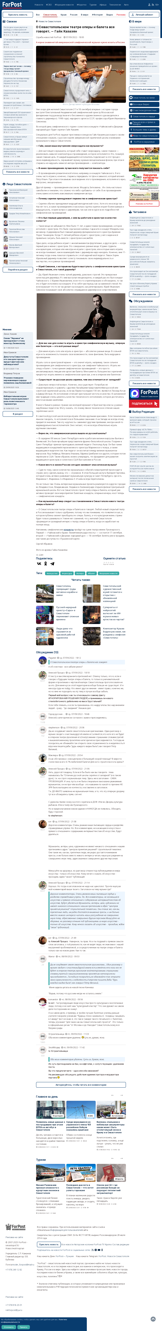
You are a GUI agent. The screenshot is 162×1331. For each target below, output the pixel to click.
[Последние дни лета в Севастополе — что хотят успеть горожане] (81, 1165)
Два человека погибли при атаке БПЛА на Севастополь (143, 349)
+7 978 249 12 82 (14, 1269)
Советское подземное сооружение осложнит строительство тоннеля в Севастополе (14, 55)
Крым (63, 14)
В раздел (18, 414)
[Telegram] (52, 564)
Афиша (103, 4)
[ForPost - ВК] (95, 1250)
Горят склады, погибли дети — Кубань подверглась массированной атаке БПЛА (16, 127)
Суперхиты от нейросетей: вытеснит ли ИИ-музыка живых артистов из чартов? (113, 613)
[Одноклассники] (46, 564)
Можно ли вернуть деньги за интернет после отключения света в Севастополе (142, 478)
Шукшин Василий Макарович (16, 254)
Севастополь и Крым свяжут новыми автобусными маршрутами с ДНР (15, 139)
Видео (109, 14)
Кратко (108, 1244)
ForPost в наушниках (144, 142)
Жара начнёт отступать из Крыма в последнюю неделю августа (18, 162)
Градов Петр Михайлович (20, 213)
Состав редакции (120, 1244)
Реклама (121, 14)
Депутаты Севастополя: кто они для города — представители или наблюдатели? (16, 360)
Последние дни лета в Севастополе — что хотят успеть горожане (80, 1188)
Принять (23, 1327)
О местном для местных (144, 110)
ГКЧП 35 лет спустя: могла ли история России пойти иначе (142, 467)
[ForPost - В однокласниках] (102, 1250)
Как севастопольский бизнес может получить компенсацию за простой (143, 456)
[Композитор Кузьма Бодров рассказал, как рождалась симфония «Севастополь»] (91, 628)
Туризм (92, 4)
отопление (118, 1116)
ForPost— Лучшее (65, 1256)
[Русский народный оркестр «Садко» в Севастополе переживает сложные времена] (45, 607)
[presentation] (112, 1094)
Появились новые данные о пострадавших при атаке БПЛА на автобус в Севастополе (50, 1126)
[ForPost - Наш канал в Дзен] (103, 1250)
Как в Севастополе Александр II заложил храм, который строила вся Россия (143, 419)
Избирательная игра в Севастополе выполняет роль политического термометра (16, 400)
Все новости (67, 1244)
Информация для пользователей (66, 1230)
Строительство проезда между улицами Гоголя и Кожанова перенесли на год (16, 80)
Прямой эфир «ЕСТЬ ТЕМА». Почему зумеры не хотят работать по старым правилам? (144, 432)
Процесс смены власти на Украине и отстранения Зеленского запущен (141, 78)
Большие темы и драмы (144, 129)
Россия (73, 14)
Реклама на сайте (14, 1237)
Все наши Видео (141, 104)
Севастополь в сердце (144, 116)
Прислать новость (17, 14)
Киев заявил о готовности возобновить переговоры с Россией (141, 41)
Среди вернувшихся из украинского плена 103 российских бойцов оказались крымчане (78, 1126)
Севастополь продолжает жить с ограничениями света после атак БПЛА (18, 93)
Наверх (154, 1319)
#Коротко (81, 4)
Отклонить (9, 1327)
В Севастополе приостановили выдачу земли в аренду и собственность (17, 151)
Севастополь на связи (144, 97)
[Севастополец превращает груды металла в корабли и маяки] (45, 585)
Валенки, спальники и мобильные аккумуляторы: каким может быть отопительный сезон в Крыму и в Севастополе (111, 1127)
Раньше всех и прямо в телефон (144, 123)
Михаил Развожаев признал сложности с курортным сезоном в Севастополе (47, 1189)
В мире (84, 14)
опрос (90, 1179)
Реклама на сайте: (14, 1297)
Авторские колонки (83, 1244)
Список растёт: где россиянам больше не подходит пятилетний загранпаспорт (109, 1189)
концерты (69, 529)
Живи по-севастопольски (145, 136)
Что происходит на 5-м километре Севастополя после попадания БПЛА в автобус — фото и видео (144, 273)
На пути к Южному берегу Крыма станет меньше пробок (143, 284)
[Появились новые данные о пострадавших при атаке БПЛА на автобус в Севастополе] (50, 1102)
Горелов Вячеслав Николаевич (17, 230)
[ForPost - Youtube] (99, 1250)
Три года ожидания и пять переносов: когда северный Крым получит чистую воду (144, 232)
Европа (119, 1179)
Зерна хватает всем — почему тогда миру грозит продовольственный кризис (17, 68)
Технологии (115, 4)
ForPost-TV (99, 1244)
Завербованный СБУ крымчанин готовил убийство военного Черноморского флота (17, 114)
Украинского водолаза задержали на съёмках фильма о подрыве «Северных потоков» (144, 54)
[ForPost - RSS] (92, 1250)
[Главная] (12, 3)
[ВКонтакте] (39, 564)
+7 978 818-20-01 (14, 1305)
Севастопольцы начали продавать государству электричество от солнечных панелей (142, 246)
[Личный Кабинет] (149, 4)
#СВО (49, 4)
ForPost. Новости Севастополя (114, 1256)
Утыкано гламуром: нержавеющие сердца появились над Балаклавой (17, 380)
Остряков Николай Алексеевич (17, 199)
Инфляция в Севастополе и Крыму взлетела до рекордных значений (142, 220)
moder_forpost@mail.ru (23, 1264)
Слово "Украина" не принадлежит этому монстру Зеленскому (14, 341)
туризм (59, 1179)
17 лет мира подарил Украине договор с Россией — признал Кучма (16, 41)
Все (38, 14)
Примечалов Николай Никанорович (18, 261)
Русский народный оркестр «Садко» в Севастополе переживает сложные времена (67, 613)
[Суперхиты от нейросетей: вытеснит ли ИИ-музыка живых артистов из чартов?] (91, 607)
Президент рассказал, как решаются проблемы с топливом (17, 103)
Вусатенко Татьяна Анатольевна (16, 222)
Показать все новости (17, 171)
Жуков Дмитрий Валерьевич (15, 246)
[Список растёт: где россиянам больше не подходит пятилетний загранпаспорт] (111, 1165)
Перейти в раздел (18, 269)
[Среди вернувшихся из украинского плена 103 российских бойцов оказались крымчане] (81, 1102)
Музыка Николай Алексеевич (16, 238)
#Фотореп (97, 14)
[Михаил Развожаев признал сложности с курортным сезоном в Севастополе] (50, 1165)
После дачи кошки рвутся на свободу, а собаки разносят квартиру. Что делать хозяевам (16, 29)
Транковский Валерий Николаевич (18, 191)
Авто (126, 4)
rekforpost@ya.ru (14, 1310)
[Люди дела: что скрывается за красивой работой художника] (45, 628)
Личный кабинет (144, 14)
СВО (91, 1116)
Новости (39, 4)
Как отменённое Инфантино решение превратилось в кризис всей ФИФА (143, 66)
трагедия (58, 1116)
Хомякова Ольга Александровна (16, 206)
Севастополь (50, 14)
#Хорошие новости (64, 4)
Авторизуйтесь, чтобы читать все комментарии (81, 1084)
